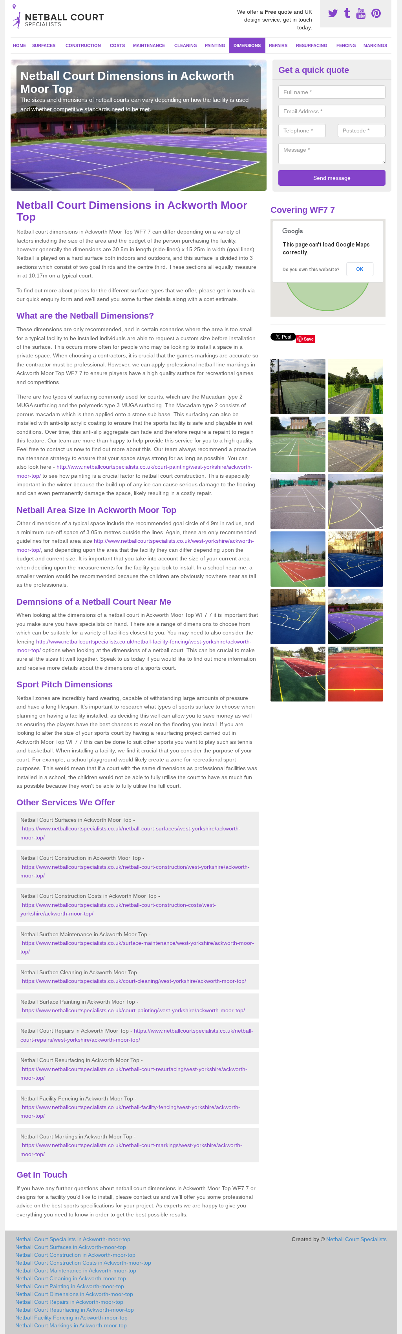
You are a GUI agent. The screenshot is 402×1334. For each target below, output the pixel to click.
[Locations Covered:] (14, 6)
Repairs (278, 45)
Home (19, 45)
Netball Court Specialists (356, 1239)
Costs (117, 45)
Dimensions (247, 45)
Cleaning (185, 45)
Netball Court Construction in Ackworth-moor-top (75, 1255)
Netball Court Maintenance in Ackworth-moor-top (75, 1270)
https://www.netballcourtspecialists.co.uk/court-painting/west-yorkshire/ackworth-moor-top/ (133, 1010)
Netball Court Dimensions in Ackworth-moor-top (74, 1294)
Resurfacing (311, 45)
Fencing (346, 45)
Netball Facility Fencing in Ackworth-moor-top (71, 1317)
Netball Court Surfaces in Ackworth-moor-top (70, 1247)
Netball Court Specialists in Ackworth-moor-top (72, 1239)
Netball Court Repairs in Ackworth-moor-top (69, 1302)
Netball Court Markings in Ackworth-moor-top (71, 1325)
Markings (375, 45)
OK (360, 269)
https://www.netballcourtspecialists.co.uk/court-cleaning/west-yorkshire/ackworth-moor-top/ (134, 981)
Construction (83, 45)
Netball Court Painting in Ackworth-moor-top (69, 1286)
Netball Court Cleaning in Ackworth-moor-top (70, 1278)
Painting (215, 45)
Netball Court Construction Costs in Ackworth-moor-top (83, 1263)
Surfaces (43, 45)
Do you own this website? (311, 269)
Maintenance (149, 45)
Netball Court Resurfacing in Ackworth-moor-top (74, 1310)
